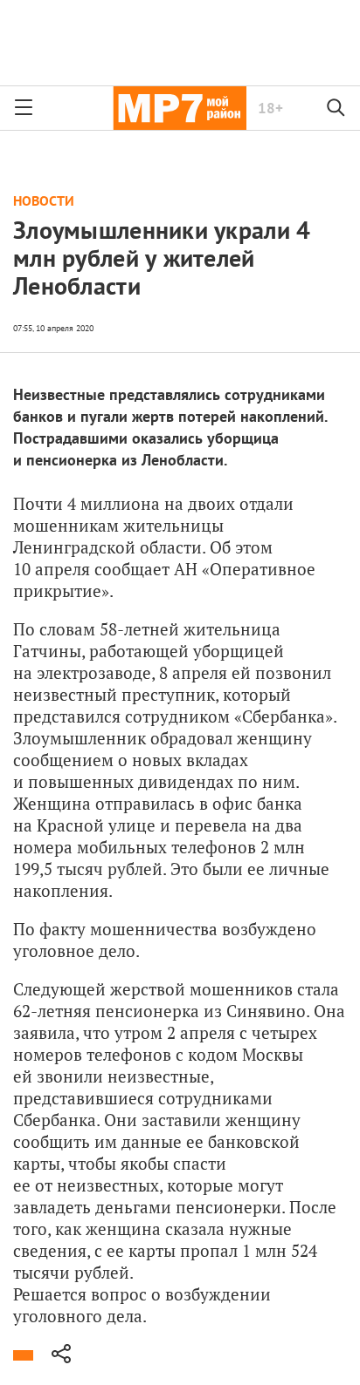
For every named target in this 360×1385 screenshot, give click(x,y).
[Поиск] (336, 108)
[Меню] (23, 108)
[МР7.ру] (179, 108)
